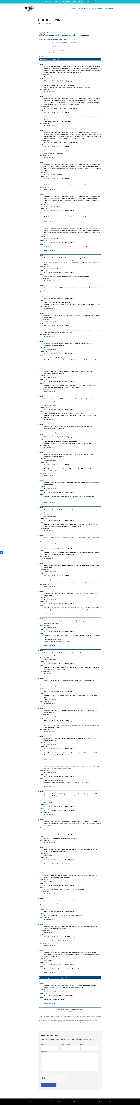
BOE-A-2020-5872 (49, 787)
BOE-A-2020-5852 (49, 251)
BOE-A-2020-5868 (49, 673)
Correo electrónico (66, 1044)
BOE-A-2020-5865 (49, 586)
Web (81, 1044)
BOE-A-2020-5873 (49, 814)
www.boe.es (70, 1011)
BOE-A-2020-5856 (49, 336)
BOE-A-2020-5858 (49, 392)
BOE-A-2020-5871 (49, 759)
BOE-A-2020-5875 (49, 868)
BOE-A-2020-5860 (49, 447)
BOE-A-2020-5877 (49, 919)
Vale (110, 1101)
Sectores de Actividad (84, 8)
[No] (138, 1102)
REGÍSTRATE (89, 1)
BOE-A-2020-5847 (49, 91)
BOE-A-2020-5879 (49, 973)
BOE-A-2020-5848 (49, 125)
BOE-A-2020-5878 (49, 945)
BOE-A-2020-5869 (49, 703)
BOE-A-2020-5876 (49, 893)
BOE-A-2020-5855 (49, 308)
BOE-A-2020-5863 (49, 530)
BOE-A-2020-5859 (49, 419)
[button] (102, 8)
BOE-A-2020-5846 (49, 1004)
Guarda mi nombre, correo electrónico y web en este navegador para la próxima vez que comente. (69, 1073)
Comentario (44, 1051)
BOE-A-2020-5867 (49, 646)
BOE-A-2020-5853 (49, 281)
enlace (85, 1022)
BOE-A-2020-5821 (84, 782)
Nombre (43, 1044)
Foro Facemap (109, 8)
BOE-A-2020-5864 (49, 558)
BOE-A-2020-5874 (49, 842)
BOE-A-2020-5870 (49, 731)
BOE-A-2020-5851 (49, 221)
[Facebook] (1, 552)
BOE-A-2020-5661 (86, 87)
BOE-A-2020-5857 (49, 364)
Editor (41, 23)
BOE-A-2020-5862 (49, 503)
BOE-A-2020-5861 (49, 475)
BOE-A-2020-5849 (49, 157)
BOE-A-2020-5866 (49, 614)
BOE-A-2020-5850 (49, 189)
